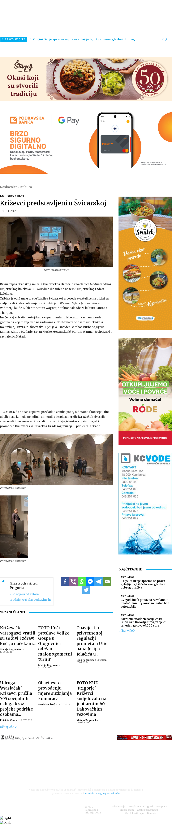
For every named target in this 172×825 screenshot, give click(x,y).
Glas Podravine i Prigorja (24, 585)
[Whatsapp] (82, 581)
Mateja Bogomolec (11, 649)
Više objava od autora (24, 594)
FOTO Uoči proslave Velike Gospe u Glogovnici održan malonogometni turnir (55, 643)
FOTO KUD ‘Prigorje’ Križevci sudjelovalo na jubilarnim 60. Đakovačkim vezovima (91, 698)
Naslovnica (8, 187)
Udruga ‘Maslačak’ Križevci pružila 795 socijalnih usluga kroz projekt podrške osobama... (16, 698)
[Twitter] (86, 590)
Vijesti (20, 195)
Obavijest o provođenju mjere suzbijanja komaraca (55, 690)
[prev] (163, 39)
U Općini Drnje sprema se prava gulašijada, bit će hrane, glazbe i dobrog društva (143, 584)
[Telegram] (98, 581)
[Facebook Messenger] (90, 581)
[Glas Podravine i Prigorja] (3, 591)
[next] (166, 39)
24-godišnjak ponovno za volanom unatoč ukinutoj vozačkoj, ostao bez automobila (145, 603)
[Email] (107, 581)
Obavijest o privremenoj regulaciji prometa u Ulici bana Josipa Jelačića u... (93, 641)
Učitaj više (7, 727)
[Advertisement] (56, 373)
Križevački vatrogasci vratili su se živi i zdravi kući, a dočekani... (18, 635)
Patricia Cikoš (8, 720)
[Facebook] (65, 581)
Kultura (26, 187)
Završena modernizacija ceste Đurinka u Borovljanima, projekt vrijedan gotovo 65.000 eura (143, 622)
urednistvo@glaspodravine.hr (30, 600)
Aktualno (127, 577)
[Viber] (73, 581)
